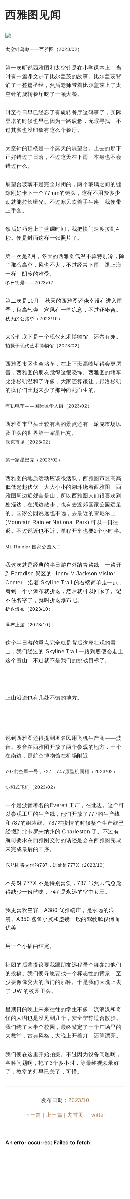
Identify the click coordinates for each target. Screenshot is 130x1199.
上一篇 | (56, 1115)
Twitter (96, 1115)
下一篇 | (34, 1115)
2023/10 (78, 1100)
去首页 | (77, 1115)
